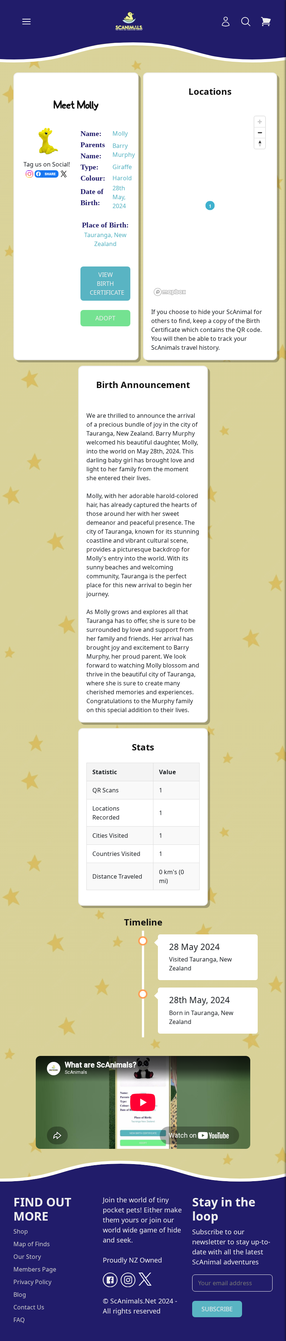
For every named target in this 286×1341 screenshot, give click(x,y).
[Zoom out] (259, 132)
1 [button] (210, 205)
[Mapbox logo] (169, 292)
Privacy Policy (32, 1282)
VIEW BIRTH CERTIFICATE (107, 284)
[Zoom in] (259, 121)
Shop (20, 1231)
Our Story (27, 1257)
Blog (19, 1294)
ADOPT (105, 318)
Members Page (34, 1269)
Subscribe (217, 1309)
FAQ (19, 1320)
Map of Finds (31, 1244)
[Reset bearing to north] (259, 143)
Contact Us (28, 1307)
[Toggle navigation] (26, 21)
